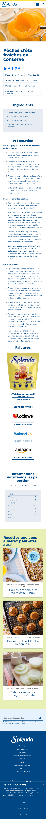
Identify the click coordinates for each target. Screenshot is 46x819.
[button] (5, 68)
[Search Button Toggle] (42, 4)
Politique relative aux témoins (21, 795)
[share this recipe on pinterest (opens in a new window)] (16, 68)
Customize (23, 809)
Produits (22, 746)
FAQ (22, 762)
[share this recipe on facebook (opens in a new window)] (12, 68)
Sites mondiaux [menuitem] (22, 771)
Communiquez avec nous (22, 765)
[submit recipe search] (41, 718)
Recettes (22, 752)
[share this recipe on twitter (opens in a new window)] (8, 68)
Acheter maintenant (23, 424)
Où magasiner (22, 749)
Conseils (22, 759)
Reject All (23, 815)
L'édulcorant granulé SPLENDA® (23, 395)
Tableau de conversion (22, 755)
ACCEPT (23, 803)
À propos (22, 768)
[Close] (43, 784)
